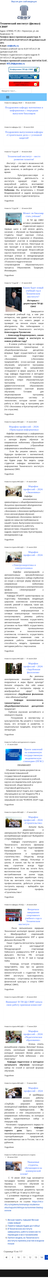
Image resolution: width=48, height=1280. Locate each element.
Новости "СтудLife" (11, 152)
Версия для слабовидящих (24, 1)
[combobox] (16, 90)
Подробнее (9, 201)
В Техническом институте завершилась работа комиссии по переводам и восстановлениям (24, 1231)
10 (18, 1257)
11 (24, 1257)
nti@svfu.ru (13, 45)
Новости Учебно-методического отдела (19, 742)
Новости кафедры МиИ (13, 103)
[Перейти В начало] (6, 1257)
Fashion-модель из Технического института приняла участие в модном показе (26, 1240)
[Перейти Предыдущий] (12, 1257)
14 (41, 1257)
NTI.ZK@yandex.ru (16, 63)
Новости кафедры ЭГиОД (14, 905)
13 (36, 1257)
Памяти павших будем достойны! (24, 1225)
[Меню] (7, 97)
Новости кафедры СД (12, 127)
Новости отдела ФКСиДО (14, 422)
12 (30, 1257)
